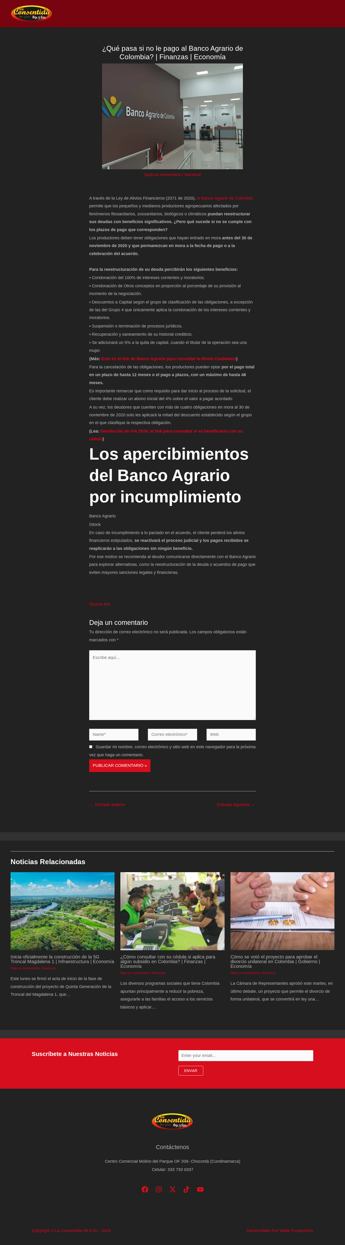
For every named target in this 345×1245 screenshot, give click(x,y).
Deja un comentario (162, 174)
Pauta (292, 13)
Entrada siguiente (236, 804)
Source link (99, 604)
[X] (172, 1189)
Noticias (234, 13)
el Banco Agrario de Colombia (224, 198)
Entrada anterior (107, 804)
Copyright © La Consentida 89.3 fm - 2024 (71, 1230)
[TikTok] (186, 1189)
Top (254, 13)
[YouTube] (200, 1189)
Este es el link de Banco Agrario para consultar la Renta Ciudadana (168, 358)
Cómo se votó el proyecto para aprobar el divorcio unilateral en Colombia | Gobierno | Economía (275, 961)
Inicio (214, 13)
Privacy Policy (319, 13)
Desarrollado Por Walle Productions (280, 1230)
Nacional (192, 174)
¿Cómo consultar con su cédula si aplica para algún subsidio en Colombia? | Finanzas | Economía (167, 961)
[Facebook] (145, 1189)
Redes (272, 13)
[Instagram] (158, 1189)
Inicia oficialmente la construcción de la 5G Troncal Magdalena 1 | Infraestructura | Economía (62, 959)
